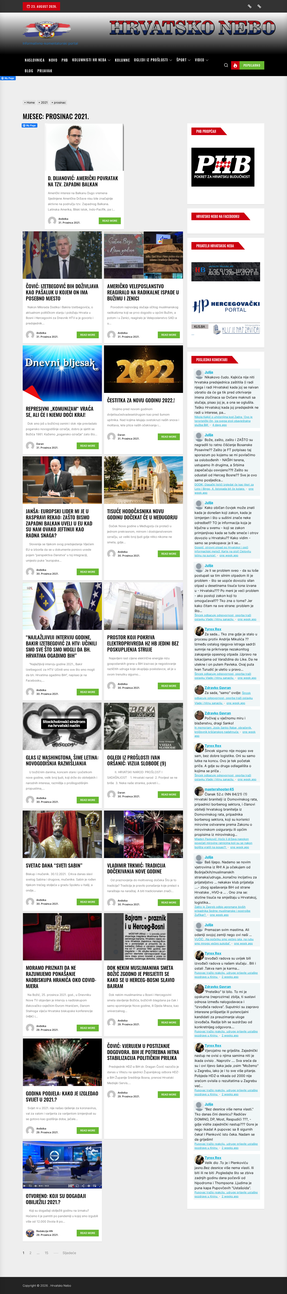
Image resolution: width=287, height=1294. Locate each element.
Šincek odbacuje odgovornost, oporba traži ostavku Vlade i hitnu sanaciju (224, 698)
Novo (53, 60)
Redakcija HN (44, 1231)
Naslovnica (35, 60)
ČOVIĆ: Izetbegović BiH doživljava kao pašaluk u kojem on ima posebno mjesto (62, 292)
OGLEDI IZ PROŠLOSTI (151, 60)
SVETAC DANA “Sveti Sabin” (54, 865)
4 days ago (219, 425)
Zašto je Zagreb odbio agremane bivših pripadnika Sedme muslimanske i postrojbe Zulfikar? (222, 910)
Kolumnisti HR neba (89, 60)
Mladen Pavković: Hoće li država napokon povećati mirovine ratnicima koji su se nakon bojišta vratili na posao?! (223, 843)
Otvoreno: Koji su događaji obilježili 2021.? (56, 1199)
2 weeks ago (230, 976)
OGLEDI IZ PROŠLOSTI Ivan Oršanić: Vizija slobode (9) (136, 760)
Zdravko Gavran (218, 688)
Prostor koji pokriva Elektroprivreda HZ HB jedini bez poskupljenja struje (143, 643)
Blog (29, 71)
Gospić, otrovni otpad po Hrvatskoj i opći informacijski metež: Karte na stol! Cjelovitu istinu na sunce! (223, 551)
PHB (65, 60)
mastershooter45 (219, 789)
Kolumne (122, 60)
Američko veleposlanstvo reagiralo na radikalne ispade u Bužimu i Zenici (143, 292)
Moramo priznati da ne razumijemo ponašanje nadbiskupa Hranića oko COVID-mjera (61, 976)
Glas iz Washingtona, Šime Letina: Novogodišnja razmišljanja (62, 760)
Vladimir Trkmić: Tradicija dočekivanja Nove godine (136, 868)
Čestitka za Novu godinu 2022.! (141, 400)
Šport (181, 60)
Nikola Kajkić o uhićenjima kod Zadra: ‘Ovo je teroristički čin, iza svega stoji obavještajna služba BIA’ (224, 421)
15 (46, 1253)
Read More (109, 220)
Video (199, 60)
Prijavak (44, 71)
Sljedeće (69, 1253)
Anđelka (63, 218)
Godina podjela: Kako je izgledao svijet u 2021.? (62, 1096)
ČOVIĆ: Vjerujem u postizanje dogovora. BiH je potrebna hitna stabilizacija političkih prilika (143, 1052)
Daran (40, 443)
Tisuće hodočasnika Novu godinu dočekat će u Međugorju (142, 514)
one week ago (229, 555)
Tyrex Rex (213, 629)
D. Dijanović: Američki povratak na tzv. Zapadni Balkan (83, 181)
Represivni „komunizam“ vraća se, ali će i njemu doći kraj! (59, 411)
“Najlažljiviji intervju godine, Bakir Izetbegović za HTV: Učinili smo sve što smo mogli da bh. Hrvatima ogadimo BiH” (61, 646)
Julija (209, 372)
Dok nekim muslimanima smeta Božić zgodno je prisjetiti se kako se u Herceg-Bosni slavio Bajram (141, 976)
